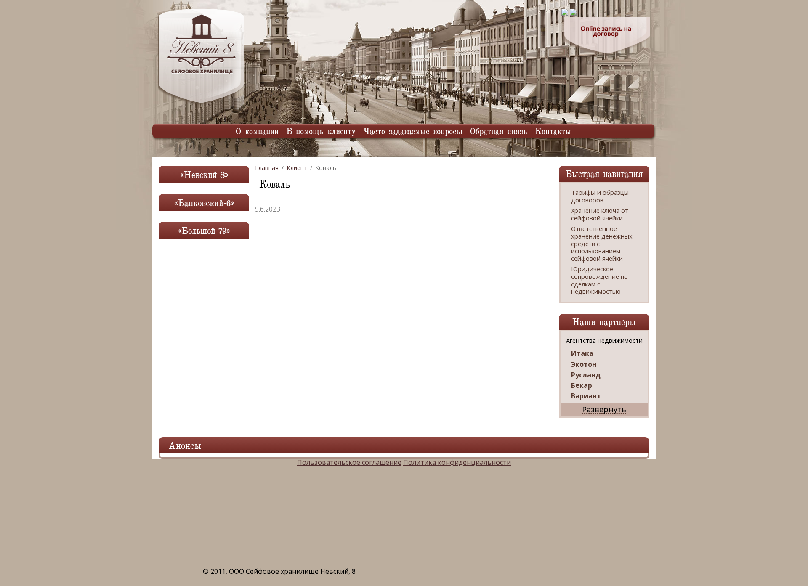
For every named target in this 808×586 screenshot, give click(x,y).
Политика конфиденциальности (457, 462)
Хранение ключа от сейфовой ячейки (599, 214)
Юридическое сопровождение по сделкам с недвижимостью (599, 280)
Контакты (553, 130)
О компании (257, 130)
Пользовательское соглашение (349, 462)
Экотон (583, 365)
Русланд (586, 375)
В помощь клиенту (321, 130)
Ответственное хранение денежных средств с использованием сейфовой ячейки (602, 243)
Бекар (581, 386)
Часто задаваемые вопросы (412, 130)
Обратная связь (498, 130)
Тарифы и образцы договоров (600, 196)
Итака (582, 354)
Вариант (586, 396)
